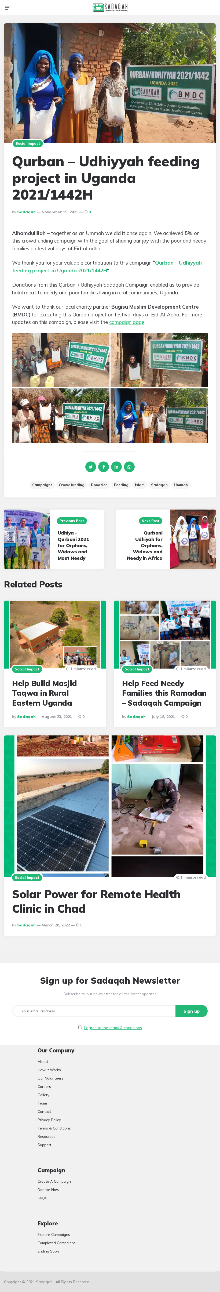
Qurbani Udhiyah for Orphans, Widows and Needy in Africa (145, 545)
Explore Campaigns (54, 1234)
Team (42, 1103)
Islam (140, 485)
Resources (47, 1136)
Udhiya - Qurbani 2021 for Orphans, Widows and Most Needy (73, 545)
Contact (44, 1111)
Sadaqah (26, 212)
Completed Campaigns (57, 1242)
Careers (44, 1086)
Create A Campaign (54, 1181)
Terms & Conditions (54, 1128)
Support (44, 1144)
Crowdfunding (72, 485)
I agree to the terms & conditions (113, 1027)
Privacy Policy (49, 1119)
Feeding (121, 485)
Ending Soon (48, 1251)
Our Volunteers (50, 1078)
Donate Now (48, 1189)
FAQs (42, 1198)
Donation (99, 485)
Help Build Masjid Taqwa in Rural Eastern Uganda (44, 693)
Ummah (181, 485)
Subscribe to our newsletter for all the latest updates (110, 993)
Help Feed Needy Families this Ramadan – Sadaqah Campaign (164, 693)
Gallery (43, 1094)
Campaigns (42, 485)
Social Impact (28, 143)
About (43, 1061)
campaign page (126, 322)
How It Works (49, 1069)
